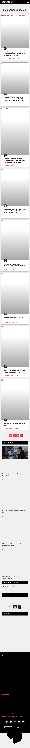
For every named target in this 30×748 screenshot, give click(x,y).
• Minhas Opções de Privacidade (14, 716)
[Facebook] (10, 721)
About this (8, 590)
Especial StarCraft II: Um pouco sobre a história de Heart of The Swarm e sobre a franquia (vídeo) (15, 210)
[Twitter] (19, 721)
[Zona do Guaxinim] (19, 607)
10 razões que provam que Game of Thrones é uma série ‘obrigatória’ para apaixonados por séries (15, 53)
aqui (23, 590)
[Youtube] (23, 721)
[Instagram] (6, 721)
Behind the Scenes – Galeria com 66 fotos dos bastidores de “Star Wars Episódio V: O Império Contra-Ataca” (14, 98)
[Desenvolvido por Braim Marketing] (21, 728)
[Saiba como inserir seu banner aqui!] (10, 607)
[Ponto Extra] (15, 607)
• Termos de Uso (15, 713)
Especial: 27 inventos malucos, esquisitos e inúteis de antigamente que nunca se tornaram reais (14, 160)
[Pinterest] (15, 721)
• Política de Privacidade (15, 715)
